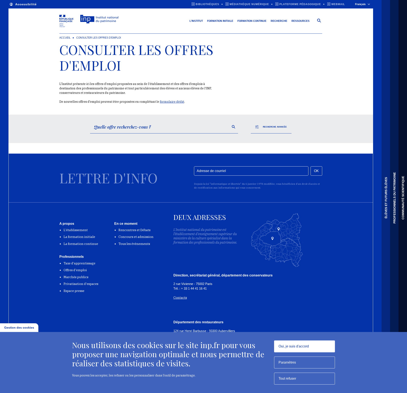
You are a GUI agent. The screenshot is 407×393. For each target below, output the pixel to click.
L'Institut (196, 20)
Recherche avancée (275, 127)
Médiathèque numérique (249, 4)
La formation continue (81, 244)
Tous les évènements (134, 244)
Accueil (65, 37)
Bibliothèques (207, 4)
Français (360, 4)
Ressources (300, 20)
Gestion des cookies (19, 327)
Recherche (279, 20)
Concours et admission (135, 237)
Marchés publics (76, 277)
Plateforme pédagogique (300, 4)
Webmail (338, 4)
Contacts (180, 298)
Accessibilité (26, 4)
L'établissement (76, 230)
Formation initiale (220, 20)
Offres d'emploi (75, 270)
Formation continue (251, 20)
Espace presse (74, 291)
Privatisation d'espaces (81, 284)
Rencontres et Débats (134, 230)
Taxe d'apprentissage (79, 263)
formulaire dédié (172, 102)
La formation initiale (79, 237)
